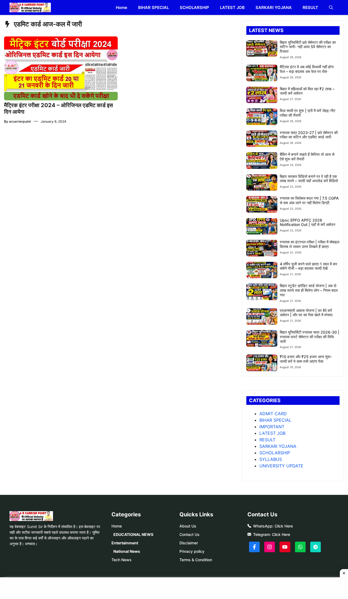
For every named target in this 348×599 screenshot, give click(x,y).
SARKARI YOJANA (274, 7)
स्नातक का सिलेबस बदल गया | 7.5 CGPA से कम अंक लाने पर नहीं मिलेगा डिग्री (309, 200)
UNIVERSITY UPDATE (281, 465)
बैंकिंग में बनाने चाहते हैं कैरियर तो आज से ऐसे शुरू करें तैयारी (307, 156)
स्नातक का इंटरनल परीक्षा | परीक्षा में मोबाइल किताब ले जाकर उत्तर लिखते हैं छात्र (309, 244)
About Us (187, 526)
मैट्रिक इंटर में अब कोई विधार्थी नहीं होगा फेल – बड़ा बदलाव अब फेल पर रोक (307, 69)
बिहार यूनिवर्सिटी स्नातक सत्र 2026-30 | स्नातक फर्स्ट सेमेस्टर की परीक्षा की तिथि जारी (309, 337)
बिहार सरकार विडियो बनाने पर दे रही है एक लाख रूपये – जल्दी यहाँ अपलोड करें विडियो (309, 178)
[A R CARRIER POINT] (30, 7)
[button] (331, 7)
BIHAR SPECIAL (153, 7)
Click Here (284, 526)
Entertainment (124, 543)
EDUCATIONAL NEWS (133, 534)
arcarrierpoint (20, 121)
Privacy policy (191, 551)
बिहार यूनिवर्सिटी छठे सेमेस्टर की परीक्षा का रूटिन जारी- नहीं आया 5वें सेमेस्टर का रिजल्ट (308, 47)
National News (126, 551)
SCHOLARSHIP (194, 7)
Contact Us (189, 534)
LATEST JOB (232, 7)
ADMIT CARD (273, 413)
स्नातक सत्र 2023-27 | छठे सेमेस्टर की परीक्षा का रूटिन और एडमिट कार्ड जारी (309, 134)
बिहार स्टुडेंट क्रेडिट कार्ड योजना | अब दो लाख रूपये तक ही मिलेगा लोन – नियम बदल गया (309, 290)
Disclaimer (188, 543)
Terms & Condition (195, 559)
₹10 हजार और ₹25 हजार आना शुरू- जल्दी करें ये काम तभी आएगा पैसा (306, 359)
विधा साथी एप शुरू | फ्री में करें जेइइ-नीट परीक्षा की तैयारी (307, 112)
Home (121, 7)
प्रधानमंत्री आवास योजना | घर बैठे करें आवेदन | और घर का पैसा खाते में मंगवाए (306, 312)
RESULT (310, 7)
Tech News (121, 559)
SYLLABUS (270, 459)
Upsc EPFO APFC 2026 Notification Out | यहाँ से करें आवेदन (307, 222)
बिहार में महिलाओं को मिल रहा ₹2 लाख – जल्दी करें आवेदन (307, 91)
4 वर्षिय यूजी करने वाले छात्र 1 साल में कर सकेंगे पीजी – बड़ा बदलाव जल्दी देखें (308, 266)
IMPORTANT (271, 426)
